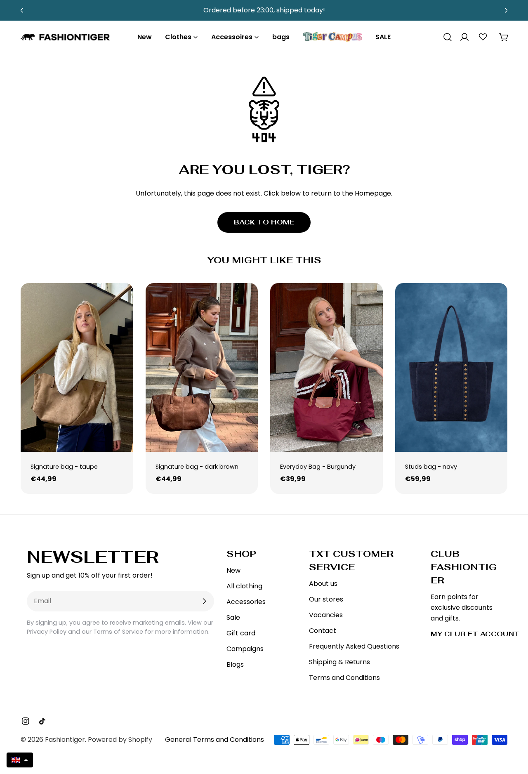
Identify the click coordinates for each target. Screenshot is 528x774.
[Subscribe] (204, 601)
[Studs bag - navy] (451, 367)
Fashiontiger (65, 739)
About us (323, 583)
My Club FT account (475, 634)
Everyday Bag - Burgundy (318, 467)
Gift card (240, 633)
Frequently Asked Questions (354, 646)
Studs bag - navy (431, 467)
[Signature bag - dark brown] (202, 367)
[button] (20, 760)
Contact (322, 630)
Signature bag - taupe (64, 467)
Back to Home (264, 222)
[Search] (444, 37)
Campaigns (245, 649)
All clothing (244, 586)
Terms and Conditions (344, 677)
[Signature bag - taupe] (77, 367)
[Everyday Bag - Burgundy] (326, 367)
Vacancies (326, 615)
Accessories (246, 601)
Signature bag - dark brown (197, 467)
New (233, 570)
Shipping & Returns (339, 662)
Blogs (235, 664)
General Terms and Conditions (214, 739)
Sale (233, 617)
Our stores (326, 599)
